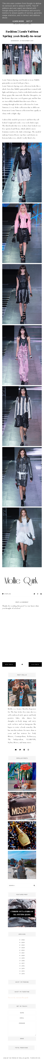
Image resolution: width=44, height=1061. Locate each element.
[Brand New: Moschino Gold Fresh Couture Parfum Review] (22, 849)
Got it (29, 21)
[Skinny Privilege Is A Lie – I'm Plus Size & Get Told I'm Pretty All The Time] (22, 878)
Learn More (18, 21)
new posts (9, 664)
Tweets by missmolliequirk (18, 998)
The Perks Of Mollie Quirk (18, 1058)
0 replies (7, 594)
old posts (35, 664)
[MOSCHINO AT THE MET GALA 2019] (22, 820)
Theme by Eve (35, 1058)
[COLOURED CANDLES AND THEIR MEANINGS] (22, 790)
